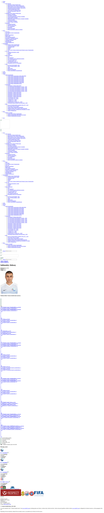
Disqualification (8, 41)
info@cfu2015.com (7, 504)
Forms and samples (11, 28)
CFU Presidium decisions (10, 37)
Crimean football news (9, 42)
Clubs (4, 71)
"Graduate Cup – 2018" (12, 100)
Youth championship (9, 74)
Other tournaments (8, 55)
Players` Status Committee (13, 21)
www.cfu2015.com (26, 508)
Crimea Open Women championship (15, 113)
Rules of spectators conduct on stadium (15, 29)
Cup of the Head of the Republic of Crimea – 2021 (17, 87)
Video (9, 67)
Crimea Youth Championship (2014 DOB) (16, 81)
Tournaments (5, 43)
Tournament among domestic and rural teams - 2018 (17, 102)
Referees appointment (9, 34)
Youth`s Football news (12, 110)
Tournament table (11, 46)
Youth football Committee (13, 17)
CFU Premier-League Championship (12, 32)
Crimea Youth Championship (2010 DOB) (16, 77)
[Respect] (10, 495)
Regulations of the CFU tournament (14, 63)
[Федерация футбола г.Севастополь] (26, 495)
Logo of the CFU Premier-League (14, 10)
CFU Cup (7, 33)
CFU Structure (8, 3)
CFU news (7, 31)
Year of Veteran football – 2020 (14, 66)
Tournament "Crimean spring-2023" (14, 85)
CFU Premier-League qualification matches (16, 58)
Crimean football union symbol (14, 9)
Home (4, 1)
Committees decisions (9, 40)
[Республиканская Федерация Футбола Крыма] (22, 495)
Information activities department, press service (16, 7)
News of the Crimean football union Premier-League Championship (20, 50)
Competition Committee (12, 20)
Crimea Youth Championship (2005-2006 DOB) (17, 75)
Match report (7, 36)
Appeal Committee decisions (10, 39)
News (4, 30)
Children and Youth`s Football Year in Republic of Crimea (19, 109)
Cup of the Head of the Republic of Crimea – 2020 (17, 88)
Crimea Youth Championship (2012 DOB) (16, 79)
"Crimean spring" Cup (12, 60)
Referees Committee (11, 14)
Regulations (10, 27)
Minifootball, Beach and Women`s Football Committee (18, 18)
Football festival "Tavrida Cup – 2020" (15, 101)
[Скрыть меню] (0, 257)
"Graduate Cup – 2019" (12, 99)
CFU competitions (11, 26)
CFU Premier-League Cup (13, 61)
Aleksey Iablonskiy (4, 261)
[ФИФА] (39, 495)
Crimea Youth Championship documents (15, 107)
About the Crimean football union (14, 4)
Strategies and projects (12, 25)
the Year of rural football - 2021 (14, 65)
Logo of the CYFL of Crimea (13, 106)
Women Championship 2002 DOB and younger (17, 114)
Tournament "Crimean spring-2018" (14, 96)
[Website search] (0, 249)
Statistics (9, 47)
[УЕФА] (31, 495)
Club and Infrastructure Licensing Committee (16, 16)
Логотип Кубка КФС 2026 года (14, 11)
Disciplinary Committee (12, 15)
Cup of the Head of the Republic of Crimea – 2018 (17, 91)
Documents (7, 23)
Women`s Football (8, 112)
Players (4, 72)
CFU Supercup (10, 57)
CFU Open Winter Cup (12, 59)
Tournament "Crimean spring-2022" (14, 92)
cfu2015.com (3, 262)
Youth (4, 73)
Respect (9, 12)
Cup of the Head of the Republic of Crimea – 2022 (17, 86)
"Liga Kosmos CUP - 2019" (13, 98)
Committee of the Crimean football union (13, 13)
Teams (9, 48)
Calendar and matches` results (13, 45)
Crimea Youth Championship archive (15, 83)
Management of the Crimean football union (16, 5)
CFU (4, 2)
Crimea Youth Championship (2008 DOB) (16, 82)
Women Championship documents (14, 115)
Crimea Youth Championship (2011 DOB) (16, 78)
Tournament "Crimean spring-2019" (14, 95)
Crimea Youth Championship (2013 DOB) (16, 80)
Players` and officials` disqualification (15, 70)
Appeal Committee (11, 19)
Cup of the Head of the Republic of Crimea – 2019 (17, 90)
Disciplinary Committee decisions (11, 38)
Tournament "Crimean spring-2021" (14, 93)
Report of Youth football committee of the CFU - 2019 (18, 105)
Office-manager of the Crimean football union (16, 6)
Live (8, 56)
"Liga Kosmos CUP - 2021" (13, 97)
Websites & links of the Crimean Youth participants (17, 108)
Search (4, 250)
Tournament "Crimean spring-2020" (14, 94)
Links (6, 64)
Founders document (11, 24)
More (6, 104)
